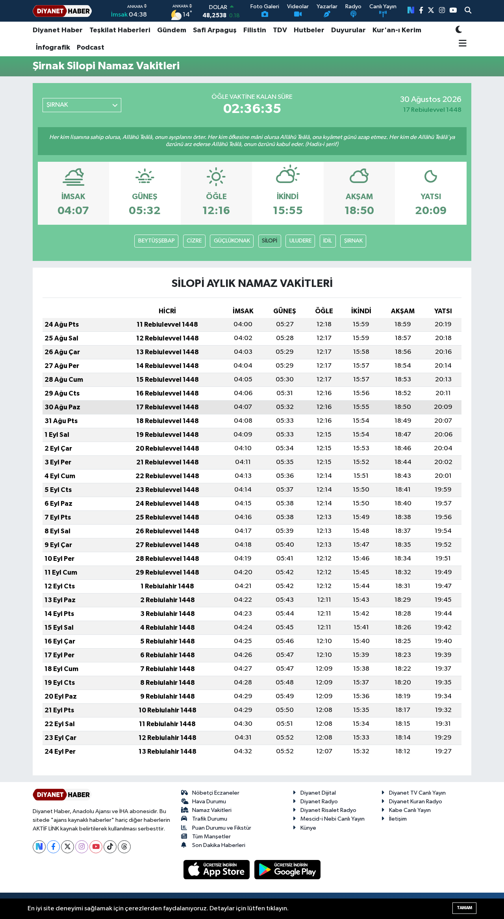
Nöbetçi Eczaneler (215, 793)
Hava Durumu (209, 801)
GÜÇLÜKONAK (232, 241)
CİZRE (194, 241)
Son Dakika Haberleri (218, 845)
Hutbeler (309, 30)
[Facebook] (53, 846)
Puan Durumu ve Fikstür (221, 828)
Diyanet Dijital (318, 793)
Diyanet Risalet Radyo (328, 810)
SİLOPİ (269, 241)
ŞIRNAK (353, 241)
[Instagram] (81, 846)
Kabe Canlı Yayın (410, 810)
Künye (308, 828)
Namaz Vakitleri (212, 810)
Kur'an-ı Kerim (396, 30)
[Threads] (124, 846)
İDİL (327, 241)
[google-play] (287, 869)
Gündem (171, 30)
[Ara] (468, 11)
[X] (67, 846)
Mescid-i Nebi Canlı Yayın (332, 819)
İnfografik (53, 47)
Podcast (90, 47)
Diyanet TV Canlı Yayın (417, 793)
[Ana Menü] (461, 44)
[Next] (39, 846)
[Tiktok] (110, 846)
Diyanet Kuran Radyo (415, 801)
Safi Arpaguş (215, 30)
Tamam (464, 908)
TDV (280, 30)
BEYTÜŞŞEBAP (156, 241)
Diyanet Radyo (319, 801)
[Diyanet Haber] (62, 10)
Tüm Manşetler (211, 836)
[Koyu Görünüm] (459, 30)
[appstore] (217, 869)
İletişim (398, 819)
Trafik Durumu (209, 819)
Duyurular (348, 30)
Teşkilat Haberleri (119, 30)
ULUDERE (300, 241)
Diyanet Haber (58, 30)
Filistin (254, 30)
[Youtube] (95, 846)
